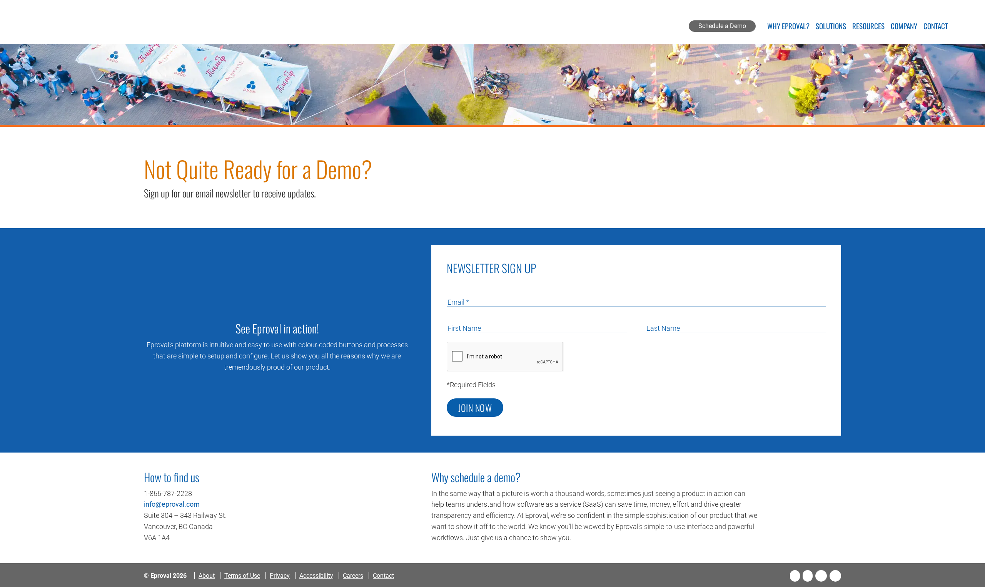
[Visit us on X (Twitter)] (808, 576)
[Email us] (835, 576)
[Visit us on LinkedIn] (821, 576)
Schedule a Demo (722, 26)
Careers (353, 575)
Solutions (831, 27)
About (207, 575)
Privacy (280, 575)
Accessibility (316, 575)
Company (904, 27)
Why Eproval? (788, 27)
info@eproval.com (172, 504)
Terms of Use (242, 575)
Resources (868, 27)
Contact (935, 27)
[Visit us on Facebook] (795, 576)
